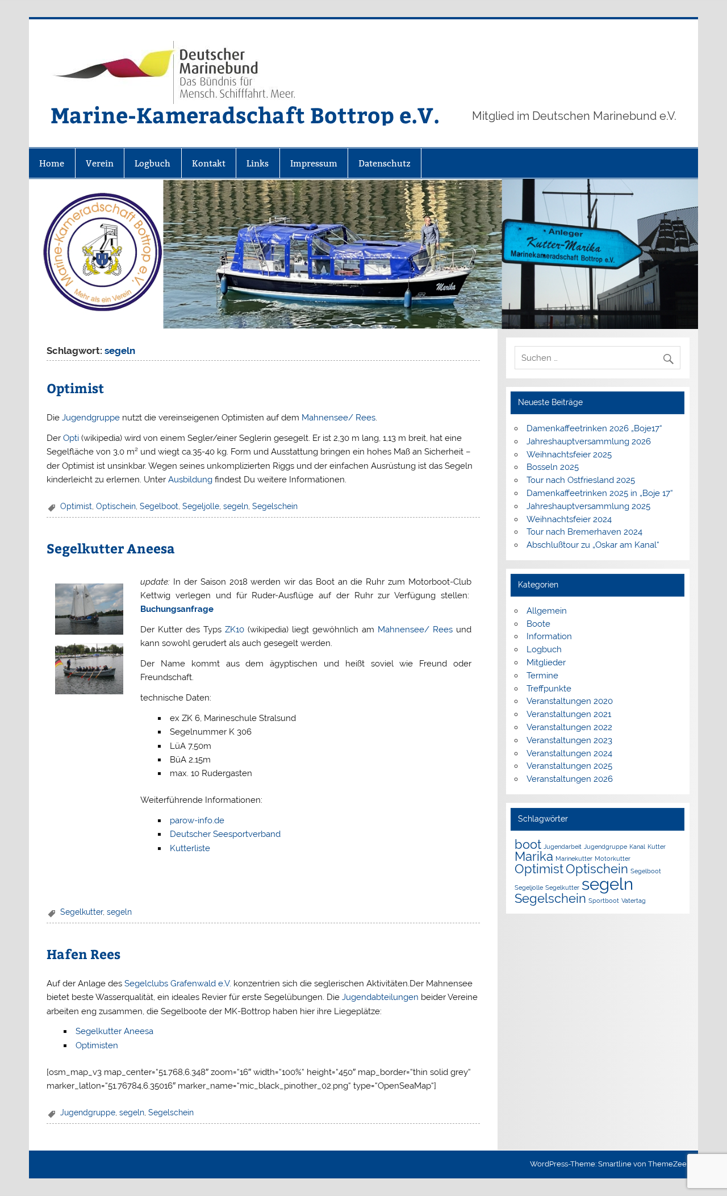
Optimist (75, 388)
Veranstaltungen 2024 (569, 753)
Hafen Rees (83, 953)
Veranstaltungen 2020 (570, 701)
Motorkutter (612, 858)
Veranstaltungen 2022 (569, 727)
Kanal (637, 846)
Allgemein (547, 611)
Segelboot (159, 506)
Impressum (313, 163)
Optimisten (97, 1045)
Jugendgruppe (91, 417)
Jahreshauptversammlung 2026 (589, 441)
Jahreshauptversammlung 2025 (588, 506)
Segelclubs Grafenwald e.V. (177, 983)
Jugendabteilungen (380, 997)
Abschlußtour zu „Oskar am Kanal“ (593, 545)
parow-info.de (197, 820)
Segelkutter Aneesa (111, 548)
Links (257, 163)
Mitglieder (546, 662)
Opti (71, 438)
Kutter (656, 846)
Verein (100, 163)
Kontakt (208, 163)
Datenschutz (384, 163)
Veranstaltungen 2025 (569, 766)
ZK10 (234, 629)
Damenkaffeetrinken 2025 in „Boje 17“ (600, 493)
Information (549, 636)
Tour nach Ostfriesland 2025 (581, 480)
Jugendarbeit (563, 846)
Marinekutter (573, 858)
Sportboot (603, 900)
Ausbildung (190, 479)
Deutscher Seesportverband (225, 834)
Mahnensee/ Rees (338, 417)
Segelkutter (81, 911)
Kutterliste (190, 848)
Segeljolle (200, 506)
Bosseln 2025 (553, 467)
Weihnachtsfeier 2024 (569, 519)
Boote (538, 624)
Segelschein (275, 506)
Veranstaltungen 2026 (570, 779)
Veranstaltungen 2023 (569, 740)
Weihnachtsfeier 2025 (569, 454)
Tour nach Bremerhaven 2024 (584, 532)
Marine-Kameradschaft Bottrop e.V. (245, 114)
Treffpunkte (549, 689)
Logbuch (152, 163)
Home (51, 163)
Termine (542, 675)
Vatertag (633, 900)
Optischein (116, 506)
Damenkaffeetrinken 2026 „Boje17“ (594, 428)
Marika (534, 856)
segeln (235, 506)
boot (528, 844)
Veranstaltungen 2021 (569, 714)
